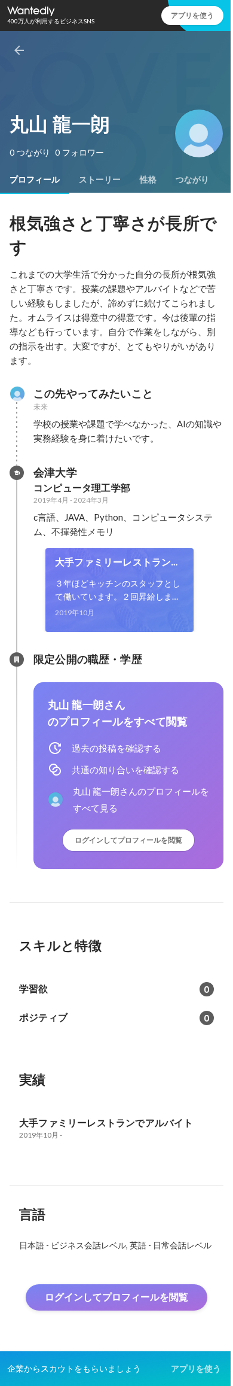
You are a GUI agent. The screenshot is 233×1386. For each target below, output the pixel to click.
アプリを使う (192, 15)
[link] (119, 590)
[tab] (34, 179)
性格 (148, 180)
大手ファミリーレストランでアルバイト (118, 562)
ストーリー (100, 180)
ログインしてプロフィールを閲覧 (128, 840)
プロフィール (35, 180)
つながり (192, 180)
